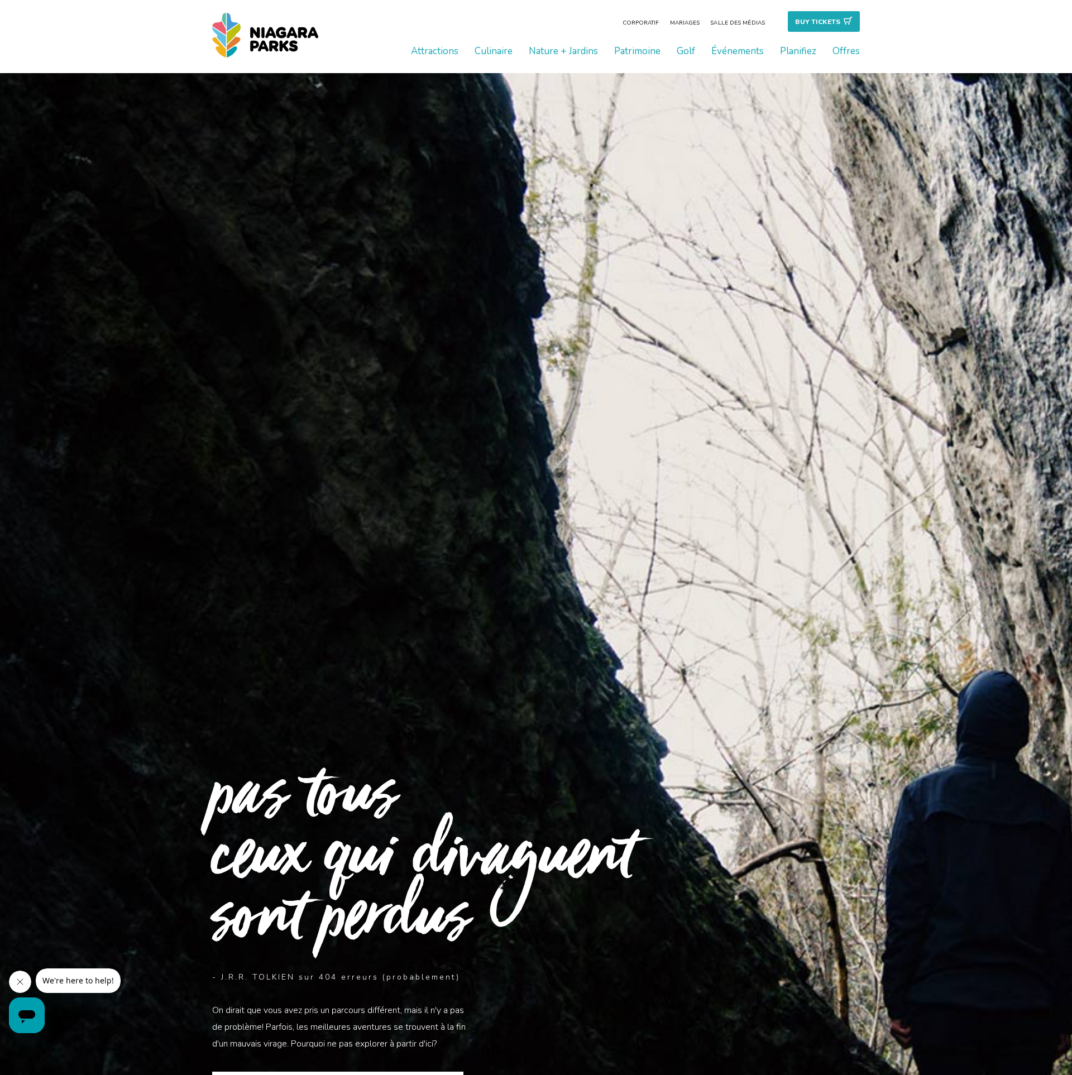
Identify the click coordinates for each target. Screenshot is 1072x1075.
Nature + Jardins (563, 51)
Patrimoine (637, 51)
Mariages (685, 23)
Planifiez (798, 51)
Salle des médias (737, 23)
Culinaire (494, 51)
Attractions (434, 51)
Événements (737, 51)
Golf (686, 51)
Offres (846, 51)
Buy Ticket (817, 21)
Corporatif (641, 23)
